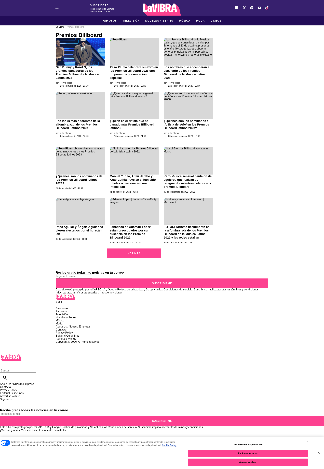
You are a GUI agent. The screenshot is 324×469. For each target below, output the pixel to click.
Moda (200, 20)
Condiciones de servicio (178, 289)
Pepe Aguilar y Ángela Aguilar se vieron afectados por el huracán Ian (79, 230)
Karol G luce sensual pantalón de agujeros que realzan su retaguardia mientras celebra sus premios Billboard (188, 182)
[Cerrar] (318, 452)
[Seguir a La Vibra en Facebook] (236, 8)
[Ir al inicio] (162, 297)
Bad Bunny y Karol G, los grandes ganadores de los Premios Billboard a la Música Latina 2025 (77, 73)
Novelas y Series (159, 20)
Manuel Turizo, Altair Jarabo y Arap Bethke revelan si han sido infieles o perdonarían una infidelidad (133, 182)
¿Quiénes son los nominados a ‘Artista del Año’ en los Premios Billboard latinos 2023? (186, 124)
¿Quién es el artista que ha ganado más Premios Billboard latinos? (132, 124)
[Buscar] (5, 378)
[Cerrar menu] (4, 365)
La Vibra (60, 27)
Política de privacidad (130, 289)
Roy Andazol (66, 83)
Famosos (110, 20)
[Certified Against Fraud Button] (68, 344)
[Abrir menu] (57, 8)
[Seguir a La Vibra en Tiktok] (267, 8)
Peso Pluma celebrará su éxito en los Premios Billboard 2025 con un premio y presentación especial (134, 73)
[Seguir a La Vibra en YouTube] (259, 8)
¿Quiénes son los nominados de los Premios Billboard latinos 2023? (79, 180)
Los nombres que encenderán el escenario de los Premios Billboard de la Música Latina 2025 (187, 73)
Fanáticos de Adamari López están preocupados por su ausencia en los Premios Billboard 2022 (130, 232)
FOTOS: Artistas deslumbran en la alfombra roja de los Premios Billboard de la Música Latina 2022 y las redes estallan (187, 232)
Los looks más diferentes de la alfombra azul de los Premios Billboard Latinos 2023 (78, 124)
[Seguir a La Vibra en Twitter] (244, 8)
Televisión (131, 20)
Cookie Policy (169, 445)
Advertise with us (66, 338)
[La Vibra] (162, 10)
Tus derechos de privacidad (248, 444)
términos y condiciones (245, 289)
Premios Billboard (75, 27)
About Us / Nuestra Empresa (73, 326)
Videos (216, 20)
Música (184, 20)
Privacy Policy (64, 332)
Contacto (61, 329)
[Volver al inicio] (10, 355)
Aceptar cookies (247, 462)
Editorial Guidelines (67, 335)
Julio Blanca (65, 133)
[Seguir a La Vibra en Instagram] (252, 8)
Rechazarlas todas (248, 453)
